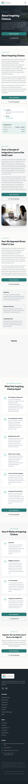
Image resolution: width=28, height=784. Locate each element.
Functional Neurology (6, 712)
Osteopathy (4, 704)
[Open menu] (25, 2)
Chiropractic (4, 702)
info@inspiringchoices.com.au (11, 750)
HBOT (2, 714)
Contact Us (4, 730)
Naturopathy (4, 699)
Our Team (3, 725)
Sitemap (3, 735)
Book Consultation (14, 33)
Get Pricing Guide (14, 102)
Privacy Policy (4, 732)
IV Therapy (4, 707)
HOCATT (3, 709)
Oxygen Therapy (5, 697)
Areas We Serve (5, 727)
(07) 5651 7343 (15, 38)
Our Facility (4, 723)
